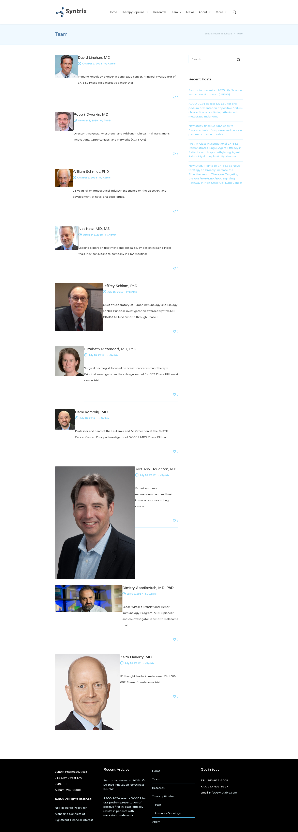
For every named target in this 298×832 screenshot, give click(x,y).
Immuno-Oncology (168, 813)
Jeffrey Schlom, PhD (120, 286)
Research (159, 12)
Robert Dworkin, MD (91, 114)
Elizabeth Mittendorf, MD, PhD (110, 349)
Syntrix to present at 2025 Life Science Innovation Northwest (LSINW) (215, 92)
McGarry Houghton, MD (156, 469)
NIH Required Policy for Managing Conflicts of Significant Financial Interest (74, 814)
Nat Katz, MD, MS (94, 228)
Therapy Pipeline (133, 12)
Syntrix (133, 291)
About (202, 12)
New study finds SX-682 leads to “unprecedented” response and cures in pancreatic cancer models (215, 130)
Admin (112, 63)
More (219, 12)
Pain (158, 804)
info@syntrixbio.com (223, 792)
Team (174, 12)
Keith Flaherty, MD (136, 657)
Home (112, 12)
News (190, 12)
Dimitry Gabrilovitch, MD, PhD (148, 588)
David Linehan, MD (94, 57)
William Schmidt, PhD (91, 171)
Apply (156, 821)
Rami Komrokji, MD (91, 412)
